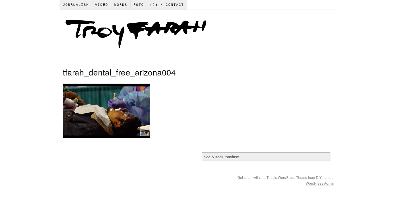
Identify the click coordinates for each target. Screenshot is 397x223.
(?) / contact (167, 5)
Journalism (76, 5)
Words (120, 5)
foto (138, 5)
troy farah (198, 35)
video (101, 5)
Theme (301, 177)
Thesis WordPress (281, 177)
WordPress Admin (320, 183)
